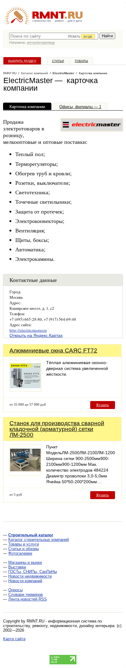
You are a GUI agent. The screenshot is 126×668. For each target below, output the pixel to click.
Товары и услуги (23, 544)
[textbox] (53, 36)
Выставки (17, 567)
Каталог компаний (34, 73)
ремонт (59, 20)
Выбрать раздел (22, 61)
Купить (102, 405)
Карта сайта (14, 639)
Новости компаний (25, 581)
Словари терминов (25, 594)
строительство (41, 20)
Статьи (58, 61)
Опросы (15, 590)
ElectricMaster (63, 73)
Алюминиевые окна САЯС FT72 (53, 350)
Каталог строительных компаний (38, 539)
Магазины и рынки (25, 562)
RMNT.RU (10, 73)
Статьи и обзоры (23, 548)
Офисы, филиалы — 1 (80, 106)
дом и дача (75, 20)
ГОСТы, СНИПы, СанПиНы (32, 571)
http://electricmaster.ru (28, 330)
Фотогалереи (20, 553)
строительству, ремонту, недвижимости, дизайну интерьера (58, 625)
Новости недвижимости (30, 576)
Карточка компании (27, 106)
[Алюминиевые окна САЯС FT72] (25, 390)
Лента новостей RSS (27, 599)
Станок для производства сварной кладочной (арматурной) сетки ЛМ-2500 (56, 429)
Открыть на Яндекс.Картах (36, 335)
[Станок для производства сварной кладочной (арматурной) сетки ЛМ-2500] (25, 474)
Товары (81, 61)
